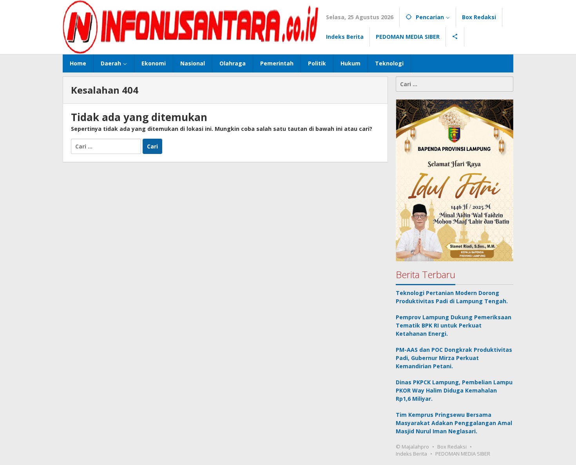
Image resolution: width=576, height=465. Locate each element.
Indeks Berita (411, 453)
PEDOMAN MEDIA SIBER (462, 453)
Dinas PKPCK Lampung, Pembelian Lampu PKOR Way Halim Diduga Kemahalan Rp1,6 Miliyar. (454, 390)
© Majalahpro (412, 446)
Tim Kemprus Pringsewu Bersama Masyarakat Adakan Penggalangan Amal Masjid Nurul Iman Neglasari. (454, 423)
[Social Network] (455, 37)
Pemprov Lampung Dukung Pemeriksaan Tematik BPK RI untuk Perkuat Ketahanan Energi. (453, 325)
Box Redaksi (452, 446)
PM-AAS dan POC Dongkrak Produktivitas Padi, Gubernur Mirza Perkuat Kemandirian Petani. (454, 358)
